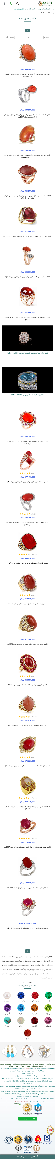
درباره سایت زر (50, 1064)
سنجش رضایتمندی (27, 1118)
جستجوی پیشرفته (37, 1066)
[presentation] (50, 1051)
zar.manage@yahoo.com (17, 1076)
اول (28, 30)
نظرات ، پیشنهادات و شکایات (22, 1064)
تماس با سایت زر (38, 1064)
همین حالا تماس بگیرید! (26, 1156)
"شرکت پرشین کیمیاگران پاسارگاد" (20, 1101)
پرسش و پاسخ (25, 1066)
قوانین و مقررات (14, 1066)
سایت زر (26, 1068)
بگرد (7, 37)
